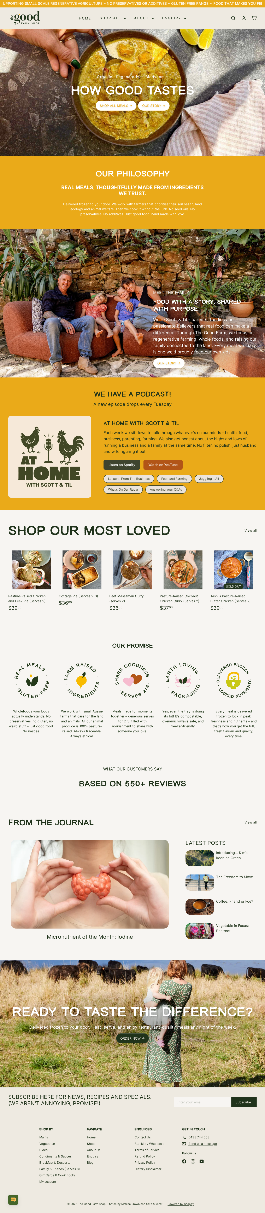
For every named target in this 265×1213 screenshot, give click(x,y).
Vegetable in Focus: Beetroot (232, 928)
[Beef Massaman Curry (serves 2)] (132, 581)
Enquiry (172, 18)
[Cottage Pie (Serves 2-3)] (82, 578)
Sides (43, 1150)
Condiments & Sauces (55, 1156)
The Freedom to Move (234, 877)
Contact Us (143, 1137)
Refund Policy (145, 1156)
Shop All (111, 18)
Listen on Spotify (121, 465)
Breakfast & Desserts (54, 1163)
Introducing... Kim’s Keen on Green (232, 855)
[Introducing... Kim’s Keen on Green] (200, 858)
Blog (90, 1163)
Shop (91, 1144)
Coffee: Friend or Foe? (234, 901)
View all (251, 530)
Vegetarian (47, 1144)
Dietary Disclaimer (148, 1169)
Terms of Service (147, 1150)
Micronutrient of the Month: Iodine (90, 937)
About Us (93, 1150)
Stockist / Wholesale (149, 1144)
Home (85, 18)
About (142, 18)
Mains (43, 1137)
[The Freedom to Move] (200, 882)
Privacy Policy (145, 1163)
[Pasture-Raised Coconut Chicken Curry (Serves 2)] (183, 581)
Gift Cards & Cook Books (57, 1175)
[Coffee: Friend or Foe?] (200, 907)
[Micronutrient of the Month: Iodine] (90, 884)
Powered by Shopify (181, 1204)
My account (47, 1182)
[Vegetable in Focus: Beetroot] (200, 931)
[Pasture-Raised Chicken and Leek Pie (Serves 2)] (31, 581)
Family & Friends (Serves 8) (59, 1169)
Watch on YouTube (163, 465)
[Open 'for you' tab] (13, 1200)
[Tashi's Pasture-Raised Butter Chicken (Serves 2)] (233, 581)
